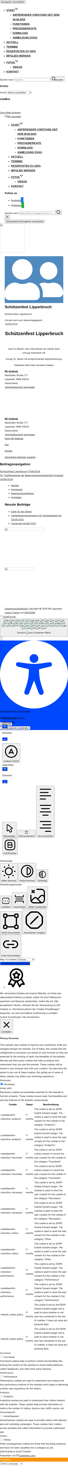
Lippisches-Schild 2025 (23, 523)
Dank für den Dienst (21, 511)
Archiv (3, 92)
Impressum (16, 489)
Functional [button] (5, 1353)
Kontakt (12, 71)
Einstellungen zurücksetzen (15, 963)
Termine (12, 47)
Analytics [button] (4, 1392)
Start (10, 10)
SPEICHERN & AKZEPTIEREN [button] (15, 1451)
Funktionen (21, 24)
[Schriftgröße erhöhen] (4, 726)
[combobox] (34, 628)
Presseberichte (25, 28)
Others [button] (3, 1436)
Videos (17, 67)
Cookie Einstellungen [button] (11, 1017)
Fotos (10, 62)
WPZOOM (30, 612)
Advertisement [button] (7, 1412)
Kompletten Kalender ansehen (20, 457)
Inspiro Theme (12, 612)
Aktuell (12, 42)
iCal (7, 444)
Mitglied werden (18, 56)
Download (20, 33)
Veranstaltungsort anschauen (20, 387)
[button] (1, 638)
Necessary (9, 1084)
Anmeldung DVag (25, 37)
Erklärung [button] (6, 724)
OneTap (20, 717)
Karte (14, 438)
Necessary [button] (5, 1080)
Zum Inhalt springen (10, 112)
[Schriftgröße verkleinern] (4, 739)
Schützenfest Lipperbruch (20, 471)
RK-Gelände (11, 371)
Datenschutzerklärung (22, 493)
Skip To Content (8, 959)
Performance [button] (6, 1372)
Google (8, 450)
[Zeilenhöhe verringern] (4, 781)
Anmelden (16, 497)
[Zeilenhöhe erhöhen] (4, 769)
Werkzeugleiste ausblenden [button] (15, 728)
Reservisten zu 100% (21, 51)
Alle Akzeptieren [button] (30, 1017)
